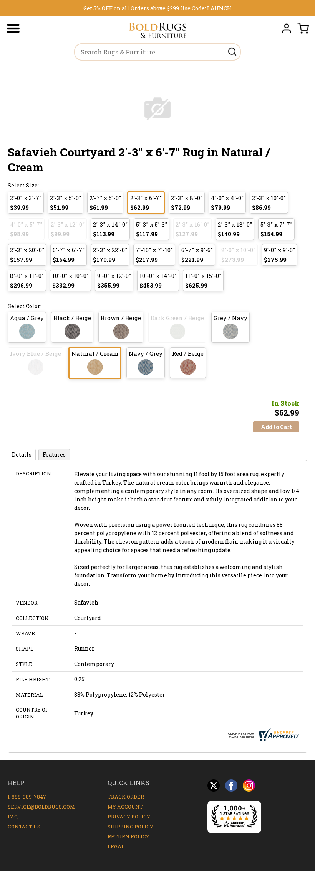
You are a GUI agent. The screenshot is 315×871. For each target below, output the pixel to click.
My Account (125, 806)
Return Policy (128, 836)
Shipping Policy (130, 826)
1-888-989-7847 (27, 796)
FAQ (13, 816)
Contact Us (24, 826)
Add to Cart (276, 427)
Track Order (126, 796)
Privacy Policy (129, 816)
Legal (116, 846)
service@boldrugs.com (41, 806)
